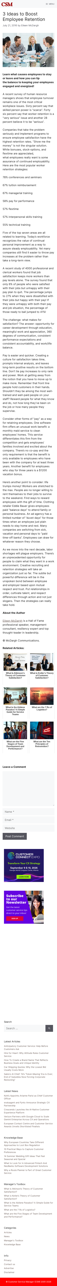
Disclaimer (9, 1272)
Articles (8, 1232)
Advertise (9, 1268)
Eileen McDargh (12, 620)
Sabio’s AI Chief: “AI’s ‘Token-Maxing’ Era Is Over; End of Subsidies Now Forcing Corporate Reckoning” (28, 1077)
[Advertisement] (24, 971)
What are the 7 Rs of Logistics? (19, 1209)
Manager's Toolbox (13, 1240)
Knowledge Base (12, 1244)
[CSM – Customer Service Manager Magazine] (7, 4)
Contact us (9, 1264)
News (7, 1236)
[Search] (49, 1028)
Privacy (7, 1260)
